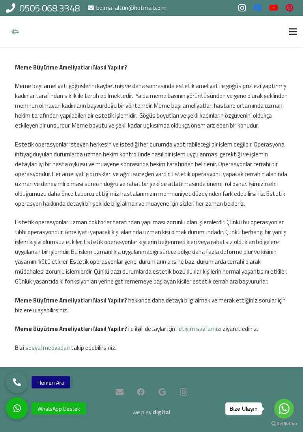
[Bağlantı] (15, 32)
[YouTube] (273, 8)
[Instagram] (242, 8)
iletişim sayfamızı (198, 328)
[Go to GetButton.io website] (284, 423)
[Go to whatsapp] (284, 409)
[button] (17, 408)
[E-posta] (119, 392)
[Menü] (293, 31)
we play (151, 412)
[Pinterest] (289, 8)
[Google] (162, 392)
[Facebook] (258, 8)
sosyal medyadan (47, 347)
